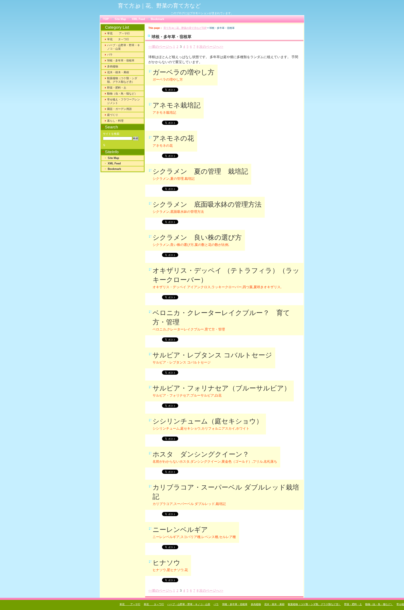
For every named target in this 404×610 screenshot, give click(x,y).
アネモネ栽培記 (177, 105)
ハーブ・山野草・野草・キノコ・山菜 (123, 47)
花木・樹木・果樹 (118, 72)
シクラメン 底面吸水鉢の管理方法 (207, 204)
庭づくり (112, 114)
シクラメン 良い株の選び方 (197, 237)
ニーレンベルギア (180, 529)
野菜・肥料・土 (116, 87)
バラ (110, 54)
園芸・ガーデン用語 (119, 109)
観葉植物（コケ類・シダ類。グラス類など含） (122, 80)
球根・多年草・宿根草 (120, 60)
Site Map (120, 19)
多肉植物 (112, 66)
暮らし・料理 (115, 120)
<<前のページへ (160, 46)
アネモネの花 (173, 138)
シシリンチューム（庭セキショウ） (208, 421)
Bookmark (157, 19)
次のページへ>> (211, 46)
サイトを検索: (111, 133)
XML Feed (138, 19)
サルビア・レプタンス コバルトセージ (212, 355)
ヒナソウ (166, 562)
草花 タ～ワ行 (118, 39)
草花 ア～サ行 (118, 33)
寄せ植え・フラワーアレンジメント (123, 101)
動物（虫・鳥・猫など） (122, 93)
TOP (106, 19)
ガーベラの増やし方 (183, 72)
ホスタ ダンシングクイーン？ (201, 454)
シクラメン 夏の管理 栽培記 (200, 171)
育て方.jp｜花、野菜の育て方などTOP (185, 28)
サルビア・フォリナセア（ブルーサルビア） (222, 388)
